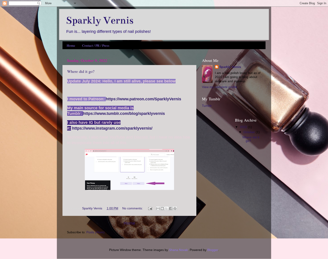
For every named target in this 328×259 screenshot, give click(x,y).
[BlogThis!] (162, 208)
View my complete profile (219, 87)
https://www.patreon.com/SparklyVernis (143, 99)
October (249, 132)
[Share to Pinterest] (175, 208)
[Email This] (158, 208)
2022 (244, 127)
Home (71, 45)
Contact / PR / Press (95, 45)
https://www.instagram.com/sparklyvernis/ (112, 128)
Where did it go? (80, 71)
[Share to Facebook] (170, 208)
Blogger (212, 250)
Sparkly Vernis (230, 67)
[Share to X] (166, 208)
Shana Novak (178, 250)
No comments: (133, 208)
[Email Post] (150, 208)
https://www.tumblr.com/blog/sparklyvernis (124, 113)
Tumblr (207, 105)
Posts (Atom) (95, 232)
